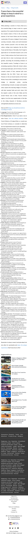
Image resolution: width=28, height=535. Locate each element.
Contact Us (14, 512)
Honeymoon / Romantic (8, 434)
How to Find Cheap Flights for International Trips (19, 407)
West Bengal (22, 446)
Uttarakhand (22, 441)
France (20, 448)
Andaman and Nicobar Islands (10, 444)
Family (17, 434)
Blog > (9, 8)
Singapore (14, 451)
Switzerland (11, 453)
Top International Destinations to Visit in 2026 (18, 387)
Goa (9, 441)
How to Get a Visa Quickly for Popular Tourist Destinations (19, 394)
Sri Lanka (4, 453)
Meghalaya (4, 441)
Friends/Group (13, 436)
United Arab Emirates (7, 455)
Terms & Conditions (14, 507)
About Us (14, 496)
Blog (14, 503)
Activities (14, 501)
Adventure (4, 436)
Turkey (23, 453)
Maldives (4, 451)
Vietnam (17, 455)
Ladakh (15, 446)
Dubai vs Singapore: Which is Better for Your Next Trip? (19, 359)
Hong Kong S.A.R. (6, 449)
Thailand (18, 453)
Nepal (9, 451)
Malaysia (21, 449)
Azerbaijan (9, 448)
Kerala (21, 444)
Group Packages (14, 499)
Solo (22, 434)
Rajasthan (14, 441)
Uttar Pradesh (16, 443)
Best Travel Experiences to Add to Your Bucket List (19, 414)
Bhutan (15, 448)
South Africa (22, 451)
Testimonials (14, 498)
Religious (21, 436)
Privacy (14, 508)
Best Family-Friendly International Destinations (19, 366)
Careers (14, 510)
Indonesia (15, 449)
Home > (3, 8)
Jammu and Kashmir (7, 446)
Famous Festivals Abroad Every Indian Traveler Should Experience (19, 421)
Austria (3, 448)
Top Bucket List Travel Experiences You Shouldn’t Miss (19, 380)
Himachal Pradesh (6, 443)
